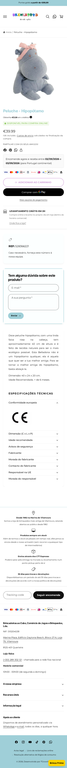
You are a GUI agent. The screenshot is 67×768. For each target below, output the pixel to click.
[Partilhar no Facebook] (5, 150)
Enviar (14, 315)
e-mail (20, 726)
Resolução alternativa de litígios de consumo (35, 755)
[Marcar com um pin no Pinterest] (10, 150)
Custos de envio (25, 135)
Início (9, 32)
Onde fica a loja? (17, 223)
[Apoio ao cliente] (54, 16)
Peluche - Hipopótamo (25, 32)
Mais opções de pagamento (33, 200)
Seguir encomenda (48, 595)
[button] (5, 16)
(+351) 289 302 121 (12, 659)
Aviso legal (19, 751)
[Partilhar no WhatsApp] (16, 150)
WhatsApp (9, 726)
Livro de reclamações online (40, 751)
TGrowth (45, 762)
